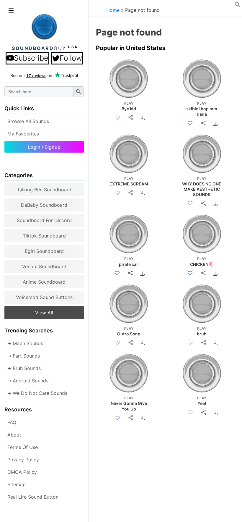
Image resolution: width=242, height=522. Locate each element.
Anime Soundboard (44, 282)
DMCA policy (22, 472)
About (14, 435)
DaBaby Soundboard (44, 205)
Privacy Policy (23, 460)
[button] (238, 6)
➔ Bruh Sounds (24, 368)
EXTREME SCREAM (128, 181)
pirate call (129, 261)
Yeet (201, 401)
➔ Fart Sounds (23, 356)
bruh (202, 331)
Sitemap (16, 484)
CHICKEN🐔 (201, 261)
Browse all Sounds (28, 121)
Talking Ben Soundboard (44, 190)
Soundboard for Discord (44, 220)
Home (113, 10)
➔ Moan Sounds (25, 343)
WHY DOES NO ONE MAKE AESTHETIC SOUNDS (201, 186)
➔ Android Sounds (27, 381)
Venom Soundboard (44, 266)
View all (44, 313)
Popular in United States (131, 47)
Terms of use (22, 447)
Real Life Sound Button (32, 497)
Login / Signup (44, 147)
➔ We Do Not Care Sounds (37, 393)
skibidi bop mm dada (201, 109)
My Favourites (23, 134)
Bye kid (129, 106)
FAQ (11, 422)
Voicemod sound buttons (44, 297)
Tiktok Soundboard (44, 236)
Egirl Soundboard (44, 251)
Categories (18, 175)
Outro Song (128, 331)
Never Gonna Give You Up (129, 403)
